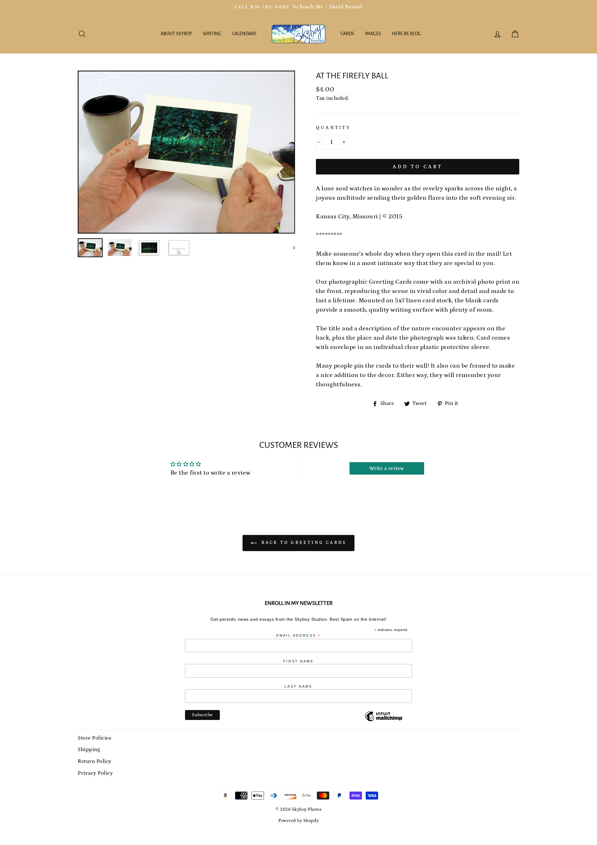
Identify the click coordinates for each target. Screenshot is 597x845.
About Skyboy (176, 33)
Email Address (298, 636)
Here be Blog (406, 33)
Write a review (386, 468)
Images (373, 33)
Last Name (298, 686)
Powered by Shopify (298, 820)
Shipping (89, 749)
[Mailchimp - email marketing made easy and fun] (383, 720)
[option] (298, 7)
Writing (212, 33)
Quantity (333, 127)
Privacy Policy (95, 773)
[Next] (291, 247)
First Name (298, 661)
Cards (347, 33)
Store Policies (94, 738)
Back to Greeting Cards (303, 542)
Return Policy (95, 761)
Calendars (244, 33)
